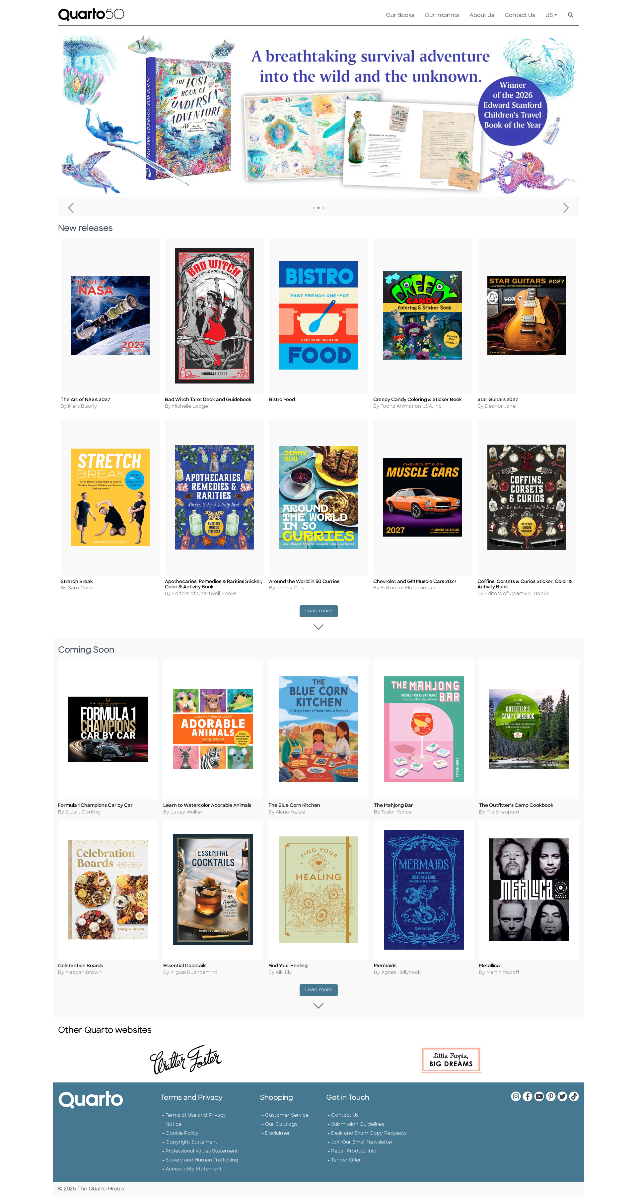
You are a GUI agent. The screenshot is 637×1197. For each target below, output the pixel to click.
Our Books (400, 15)
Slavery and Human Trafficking (202, 1160)
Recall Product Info (354, 1151)
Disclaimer (277, 1133)
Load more (321, 611)
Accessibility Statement (194, 1169)
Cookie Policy (182, 1133)
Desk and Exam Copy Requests (368, 1133)
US (549, 15)
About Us (481, 15)
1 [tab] (314, 208)
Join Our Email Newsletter (362, 1142)
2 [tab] (318, 208)
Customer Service (287, 1115)
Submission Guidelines (357, 1124)
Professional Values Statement (202, 1151)
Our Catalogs (281, 1124)
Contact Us (520, 15)
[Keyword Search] (571, 15)
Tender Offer (346, 1160)
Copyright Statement (191, 1142)
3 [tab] (323, 208)
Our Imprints (442, 15)
